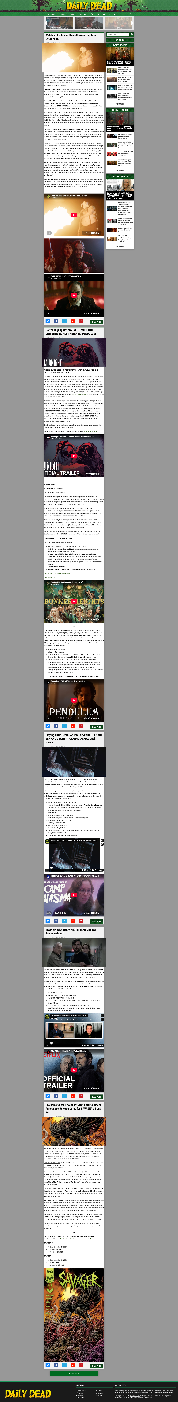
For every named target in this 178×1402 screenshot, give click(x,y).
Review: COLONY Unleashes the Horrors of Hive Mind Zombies (119, 63)
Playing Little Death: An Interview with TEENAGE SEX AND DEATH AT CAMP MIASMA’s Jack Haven (74, 738)
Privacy (140, 1397)
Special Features (120, 110)
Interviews (83, 14)
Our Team (99, 1391)
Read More (96, 321)
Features (63, 14)
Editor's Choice (120, 176)
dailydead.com (135, 1396)
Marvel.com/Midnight (91, 431)
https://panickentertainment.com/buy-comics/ (75, 1239)
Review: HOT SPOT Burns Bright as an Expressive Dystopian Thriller (124, 79)
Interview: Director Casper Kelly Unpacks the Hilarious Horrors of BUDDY (119, 128)
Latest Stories (51, 14)
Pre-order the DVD (50, 577)
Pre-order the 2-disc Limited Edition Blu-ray (58, 573)
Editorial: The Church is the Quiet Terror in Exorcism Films (125, 230)
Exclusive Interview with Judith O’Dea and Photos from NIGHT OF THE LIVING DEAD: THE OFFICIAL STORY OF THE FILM (119, 196)
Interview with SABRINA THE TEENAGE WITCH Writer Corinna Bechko (125, 154)
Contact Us (99, 1393)
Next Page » (74, 1373)
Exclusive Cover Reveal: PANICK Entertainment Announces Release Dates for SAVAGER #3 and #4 (73, 1108)
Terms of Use (148, 1397)
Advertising (99, 1395)
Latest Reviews (120, 45)
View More (120, 104)
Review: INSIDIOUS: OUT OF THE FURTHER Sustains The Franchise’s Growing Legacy (125, 87)
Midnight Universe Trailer (80, 394)
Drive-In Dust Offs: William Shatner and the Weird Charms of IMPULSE (125, 136)
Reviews (73, 14)
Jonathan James (60, 42)
